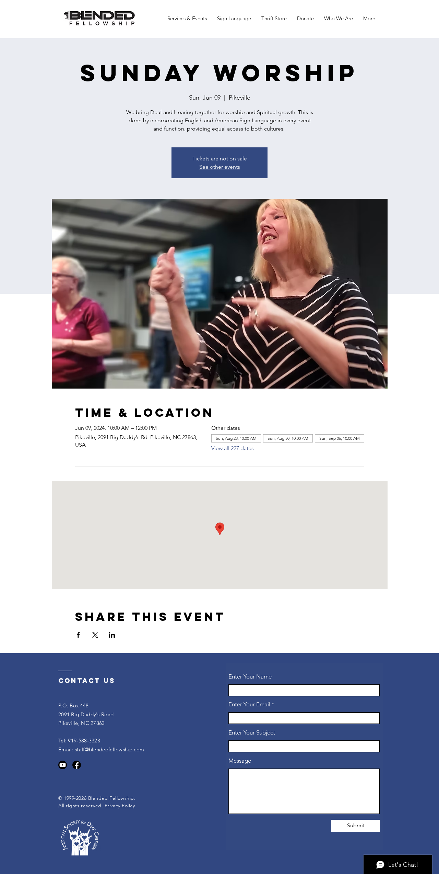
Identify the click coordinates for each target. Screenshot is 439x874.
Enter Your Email (249, 704)
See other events (219, 167)
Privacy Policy (120, 806)
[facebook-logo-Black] (76, 765)
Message (239, 761)
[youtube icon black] (62, 765)
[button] (187, 18)
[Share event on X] (95, 635)
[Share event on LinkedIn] (112, 635)
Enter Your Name (250, 677)
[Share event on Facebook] (78, 635)
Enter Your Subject (251, 733)
